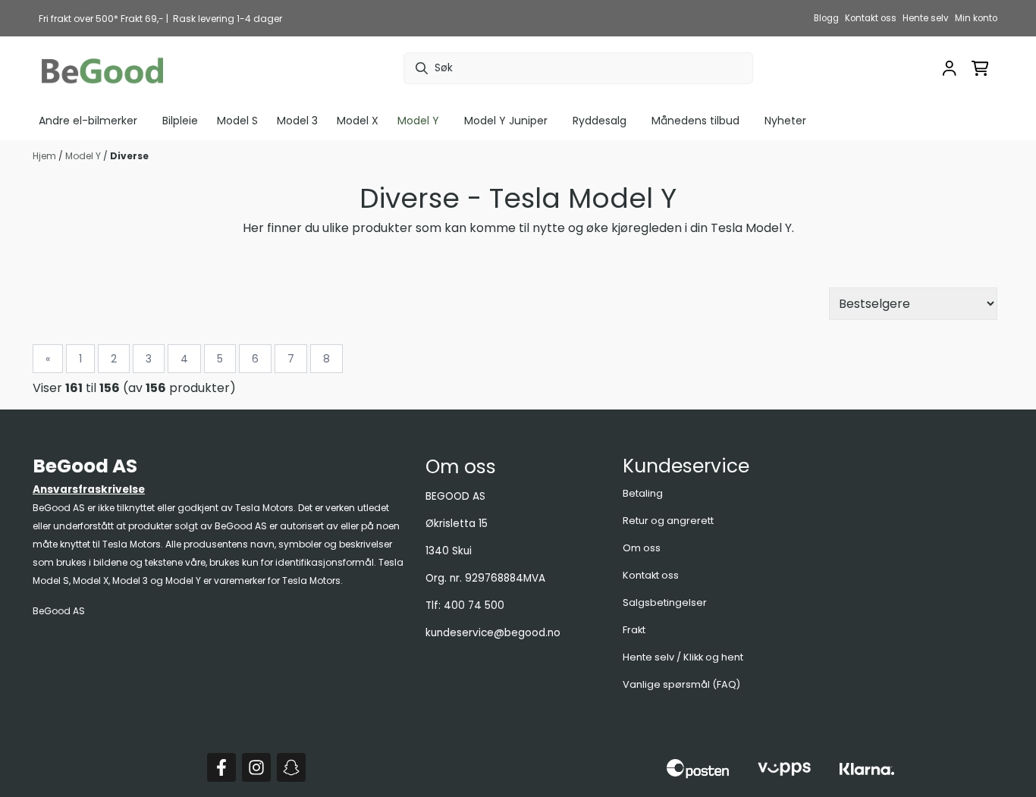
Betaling (643, 493)
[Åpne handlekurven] (980, 68)
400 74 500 (474, 605)
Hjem (45, 155)
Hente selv (926, 18)
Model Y (84, 155)
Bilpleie (180, 120)
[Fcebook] (221, 767)
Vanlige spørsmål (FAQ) (681, 684)
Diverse (129, 155)
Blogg (826, 18)
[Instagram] (256, 767)
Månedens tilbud (695, 120)
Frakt (634, 629)
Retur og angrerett (668, 520)
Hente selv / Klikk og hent (683, 657)
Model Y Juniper (506, 120)
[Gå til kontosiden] (949, 68)
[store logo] (102, 68)
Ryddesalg (599, 120)
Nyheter (785, 120)
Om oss (642, 547)
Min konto (976, 18)
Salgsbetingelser (665, 602)
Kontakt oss (870, 18)
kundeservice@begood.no (492, 633)
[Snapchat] (291, 767)
